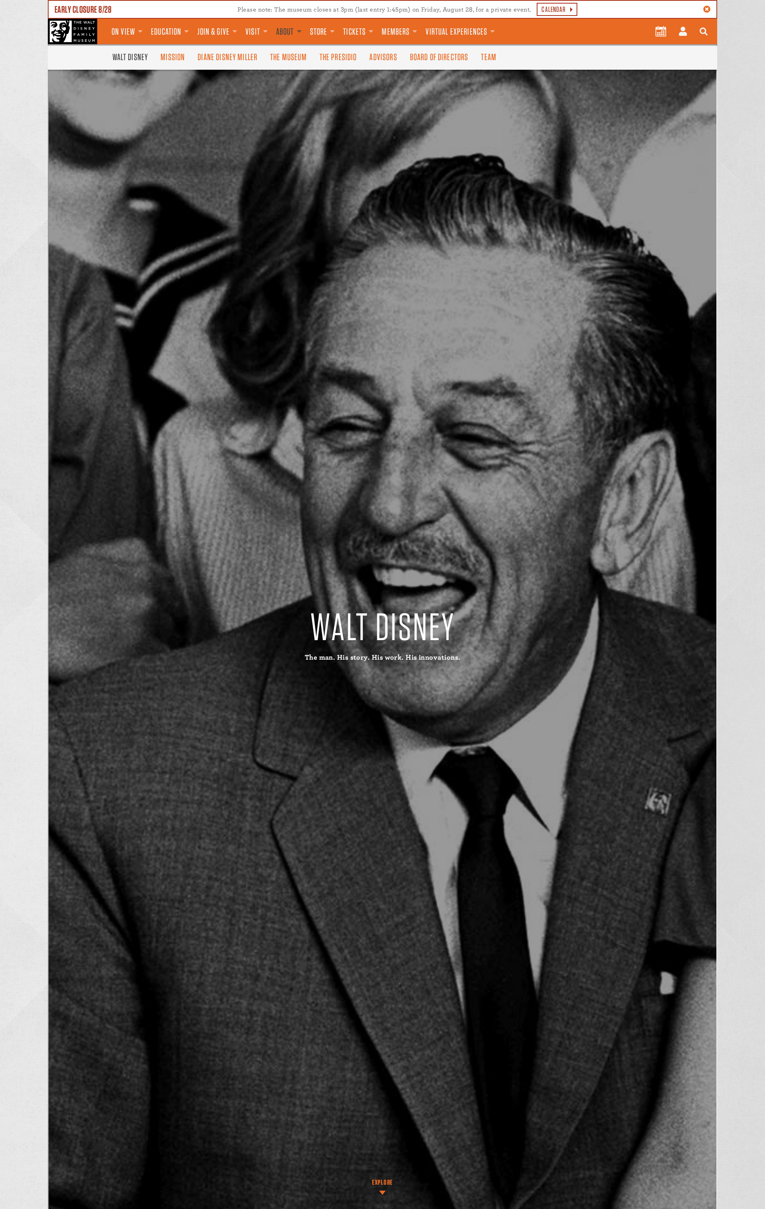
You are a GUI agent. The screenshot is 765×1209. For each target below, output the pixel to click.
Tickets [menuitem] (354, 31)
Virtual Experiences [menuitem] (456, 31)
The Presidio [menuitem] (338, 57)
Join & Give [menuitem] (213, 31)
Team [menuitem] (488, 57)
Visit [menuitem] (252, 31)
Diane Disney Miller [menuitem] (227, 57)
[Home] (72, 31)
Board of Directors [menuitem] (439, 57)
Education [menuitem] (166, 31)
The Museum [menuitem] (288, 57)
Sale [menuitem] (510, 25)
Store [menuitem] (319, 31)
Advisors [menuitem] (383, 57)
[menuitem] (661, 31)
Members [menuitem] (396, 31)
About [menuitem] (285, 31)
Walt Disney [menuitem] (130, 57)
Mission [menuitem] (173, 57)
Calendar (553, 9)
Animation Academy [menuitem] (501, 25)
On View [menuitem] (123, 31)
